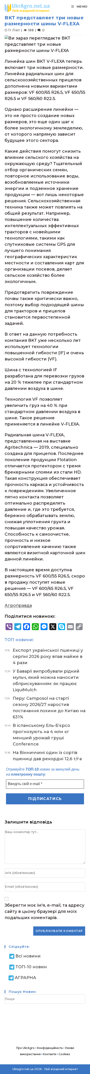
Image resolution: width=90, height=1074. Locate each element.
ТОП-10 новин (31, 966)
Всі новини (28, 956)
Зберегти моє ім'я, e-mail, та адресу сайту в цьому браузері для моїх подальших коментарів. (44, 911)
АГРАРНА (25, 977)
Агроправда (18, 605)
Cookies (64, 1054)
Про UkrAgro (25, 1048)
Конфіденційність (50, 1048)
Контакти (49, 1054)
